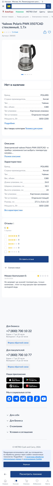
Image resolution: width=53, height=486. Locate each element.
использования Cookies (32, 459)
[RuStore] (14, 385)
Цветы (42, 12)
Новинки (20, 12)
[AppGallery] (32, 385)
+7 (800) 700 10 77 (19, 355)
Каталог (3, 6)
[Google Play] (32, 379)
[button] (22, 74)
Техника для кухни (33, 129)
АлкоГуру (9, 12)
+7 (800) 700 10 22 (19, 331)
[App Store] (14, 379)
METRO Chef (31, 12)
